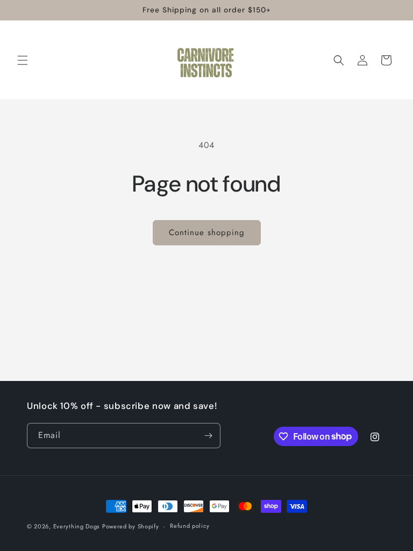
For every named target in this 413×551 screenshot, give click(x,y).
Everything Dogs (76, 526)
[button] (22, 60)
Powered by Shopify (130, 526)
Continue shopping (207, 232)
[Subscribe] (208, 435)
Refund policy (189, 525)
